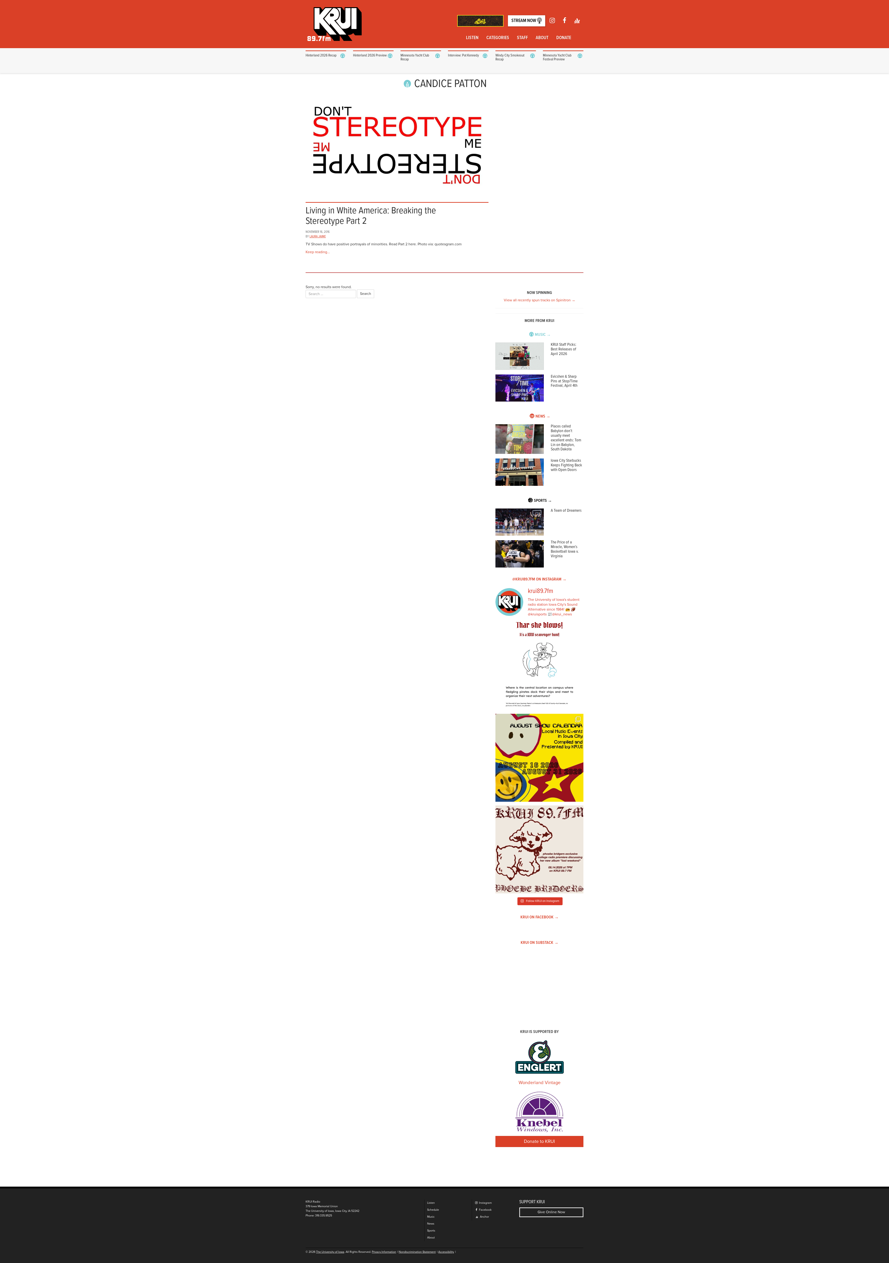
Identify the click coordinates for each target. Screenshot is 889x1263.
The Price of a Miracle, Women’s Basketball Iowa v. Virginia (565, 549)
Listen (472, 38)
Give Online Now (551, 1212)
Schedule (433, 1210)
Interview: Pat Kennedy (463, 55)
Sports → (543, 500)
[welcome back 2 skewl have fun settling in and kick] (539, 758)
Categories (497, 38)
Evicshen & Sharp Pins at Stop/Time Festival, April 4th (564, 381)
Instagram (485, 1203)
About (542, 38)
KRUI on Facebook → (539, 917)
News (430, 1224)
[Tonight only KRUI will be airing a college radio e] (539, 849)
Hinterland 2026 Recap (321, 55)
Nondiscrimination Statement (417, 1252)
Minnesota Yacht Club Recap (415, 57)
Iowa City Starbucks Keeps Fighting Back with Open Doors (566, 465)
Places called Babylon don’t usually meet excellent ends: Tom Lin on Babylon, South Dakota (566, 438)
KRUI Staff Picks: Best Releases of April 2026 (563, 349)
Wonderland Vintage (539, 1082)
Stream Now (524, 21)
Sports (431, 1230)
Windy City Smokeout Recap (509, 57)
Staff (522, 38)
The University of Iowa (330, 1252)
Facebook (484, 1210)
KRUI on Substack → (539, 942)
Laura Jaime (318, 236)
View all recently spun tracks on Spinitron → (539, 300)
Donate (563, 38)
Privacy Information (384, 1252)
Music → (543, 334)
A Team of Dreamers (566, 510)
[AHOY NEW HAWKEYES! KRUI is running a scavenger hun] (539, 666)
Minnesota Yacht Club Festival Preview (557, 57)
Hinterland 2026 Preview (370, 55)
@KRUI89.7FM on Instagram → (539, 579)
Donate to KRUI (539, 1141)
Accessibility (446, 1252)
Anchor (484, 1217)
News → (542, 416)
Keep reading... (318, 252)
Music (431, 1217)
